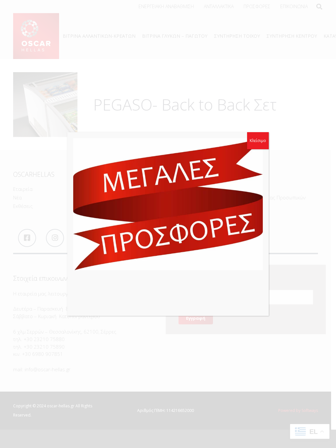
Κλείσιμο (258, 140)
